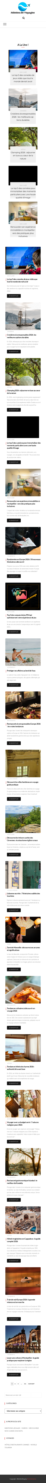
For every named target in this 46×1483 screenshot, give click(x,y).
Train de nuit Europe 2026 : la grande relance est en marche (21, 1300)
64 (25, 1384)
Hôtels (23, 149)
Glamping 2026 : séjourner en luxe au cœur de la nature (23, 155)
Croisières (23, 111)
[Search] (23, 17)
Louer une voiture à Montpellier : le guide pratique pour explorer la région (23, 1359)
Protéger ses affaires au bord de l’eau (21, 670)
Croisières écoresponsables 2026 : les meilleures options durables (23, 117)
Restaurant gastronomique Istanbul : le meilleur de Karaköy (22, 1181)
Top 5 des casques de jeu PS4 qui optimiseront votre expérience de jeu (21, 616)
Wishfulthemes (31, 1479)
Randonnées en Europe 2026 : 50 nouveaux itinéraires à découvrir (24, 560)
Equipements (11, 667)
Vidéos (24, 1428)
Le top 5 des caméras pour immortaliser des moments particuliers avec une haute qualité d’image (24, 445)
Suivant (31, 1384)
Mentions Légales (12, 1428)
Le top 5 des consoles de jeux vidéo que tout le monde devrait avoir (23, 78)
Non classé (23, 72)
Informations (11, 1119)
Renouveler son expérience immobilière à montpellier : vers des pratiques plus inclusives (23, 503)
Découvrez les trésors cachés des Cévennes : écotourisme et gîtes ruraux (22, 838)
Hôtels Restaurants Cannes (17, 1445)
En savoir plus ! (14, 296)
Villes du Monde (12, 779)
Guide (9, 944)
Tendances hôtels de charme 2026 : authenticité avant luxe (20, 1067)
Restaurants (11, 720)
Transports (11, 556)
